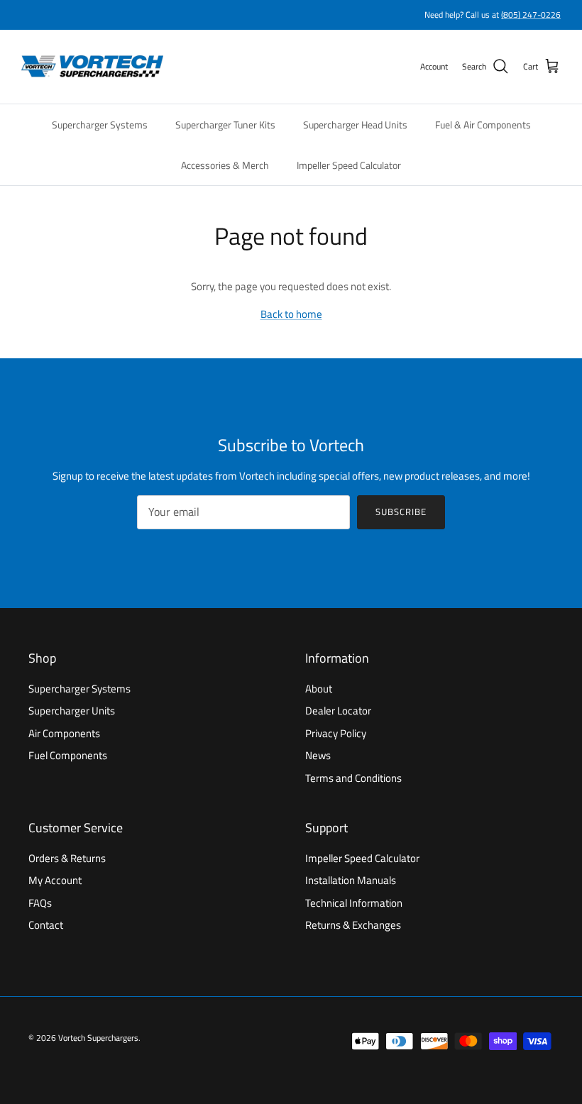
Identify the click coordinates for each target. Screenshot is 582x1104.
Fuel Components (67, 755)
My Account (55, 880)
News (318, 755)
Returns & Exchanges (353, 925)
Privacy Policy (335, 733)
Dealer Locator (338, 710)
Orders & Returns (67, 858)
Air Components (64, 733)
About (318, 688)
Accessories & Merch (225, 165)
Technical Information (353, 903)
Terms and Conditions (353, 778)
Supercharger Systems (100, 124)
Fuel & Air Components (483, 124)
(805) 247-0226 (531, 14)
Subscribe (401, 511)
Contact (45, 925)
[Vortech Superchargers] (92, 66)
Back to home (291, 314)
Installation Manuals (350, 880)
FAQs (40, 903)
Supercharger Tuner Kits (225, 124)
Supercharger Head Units (355, 124)
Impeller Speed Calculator (349, 165)
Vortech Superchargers (98, 1037)
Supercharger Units (71, 710)
